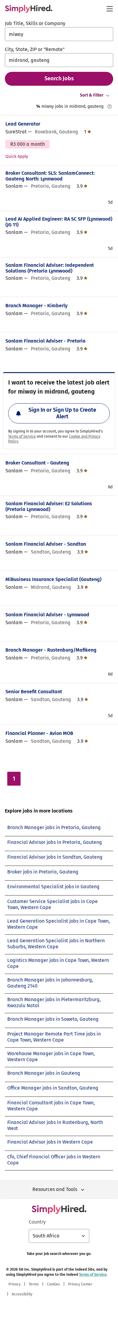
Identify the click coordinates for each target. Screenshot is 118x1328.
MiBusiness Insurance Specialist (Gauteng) (53, 579)
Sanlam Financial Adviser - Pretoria (45, 341)
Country (37, 1222)
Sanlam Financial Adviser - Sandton (45, 544)
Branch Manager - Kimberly (36, 305)
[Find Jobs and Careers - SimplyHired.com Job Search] (28, 9)
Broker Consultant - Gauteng (37, 463)
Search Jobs (59, 78)
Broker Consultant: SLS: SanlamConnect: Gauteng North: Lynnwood (50, 176)
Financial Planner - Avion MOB (39, 733)
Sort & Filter (91, 95)
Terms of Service (22, 436)
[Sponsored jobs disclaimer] (109, 106)
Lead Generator (22, 124)
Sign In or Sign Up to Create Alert (62, 413)
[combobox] (59, 34)
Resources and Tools (54, 1189)
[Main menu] (109, 8)
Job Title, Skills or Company (35, 23)
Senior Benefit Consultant (33, 691)
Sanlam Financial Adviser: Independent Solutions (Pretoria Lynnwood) (49, 268)
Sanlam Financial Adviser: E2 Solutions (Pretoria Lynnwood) (48, 506)
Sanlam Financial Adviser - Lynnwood (47, 615)
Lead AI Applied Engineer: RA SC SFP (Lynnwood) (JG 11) (58, 222)
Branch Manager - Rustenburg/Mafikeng (51, 650)
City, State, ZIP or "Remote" (34, 49)
